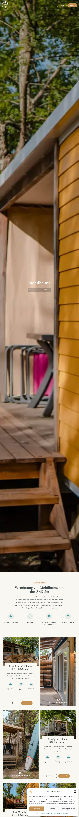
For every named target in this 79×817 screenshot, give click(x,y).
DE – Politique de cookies (43, 813)
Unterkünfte (39, 290)
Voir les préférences (68, 808)
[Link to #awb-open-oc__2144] (21, 773)
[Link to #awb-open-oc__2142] (58, 701)
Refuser (52, 808)
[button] (75, 792)
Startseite (31, 290)
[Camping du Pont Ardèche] (6, 2)
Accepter (37, 808)
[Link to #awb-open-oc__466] (58, 5)
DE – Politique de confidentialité (59, 813)
